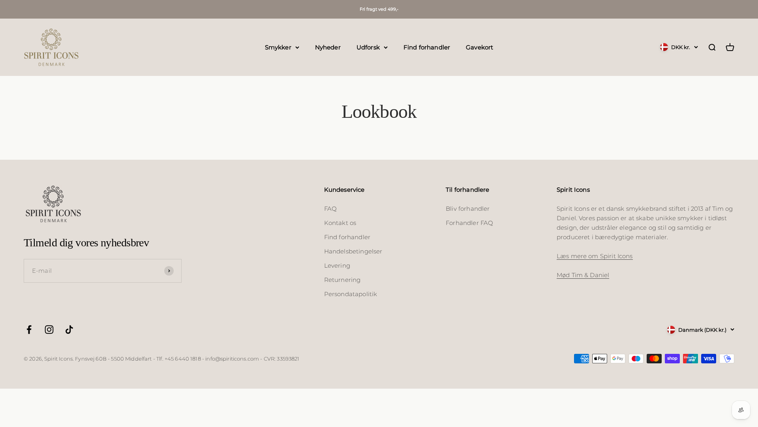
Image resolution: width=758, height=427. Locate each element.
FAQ (330, 208)
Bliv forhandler (468, 208)
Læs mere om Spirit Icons (595, 256)
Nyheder (328, 47)
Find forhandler (426, 47)
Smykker (278, 47)
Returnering (342, 279)
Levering (337, 265)
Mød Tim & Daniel (583, 275)
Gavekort (479, 47)
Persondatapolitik (350, 294)
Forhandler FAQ (469, 223)
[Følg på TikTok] (69, 329)
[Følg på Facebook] (29, 329)
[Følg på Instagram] (49, 329)
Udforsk (368, 47)
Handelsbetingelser (353, 251)
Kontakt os (340, 223)
